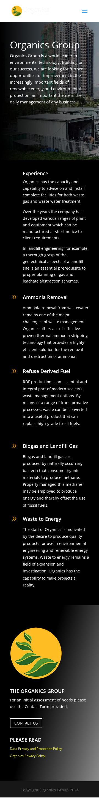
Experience (35, 173)
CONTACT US (26, 723)
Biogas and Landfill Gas (50, 446)
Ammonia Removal (45, 297)
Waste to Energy (42, 518)
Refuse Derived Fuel (46, 371)
